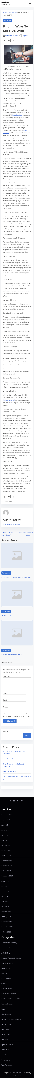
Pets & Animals (6, 1024)
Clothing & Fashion (7, 963)
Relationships (5, 1034)
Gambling (4, 983)
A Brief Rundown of (9, 771)
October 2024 (6, 871)
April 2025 (4, 840)
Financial (4, 973)
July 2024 (4, 886)
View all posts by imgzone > (12, 524)
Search (5, 731)
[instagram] (14, 801)
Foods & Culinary (7, 978)
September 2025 (7, 815)
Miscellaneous (6, 1014)
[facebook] (4, 40)
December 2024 (6, 861)
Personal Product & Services (11, 1019)
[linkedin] (22, 801)
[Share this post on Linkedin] (13, 40)
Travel (3, 1055)
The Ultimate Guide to (8, 616)
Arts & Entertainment (8, 948)
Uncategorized (6, 1060)
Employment (5, 968)
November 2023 (7, 927)
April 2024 (4, 901)
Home (5, 12)
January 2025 (6, 856)
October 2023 (6, 932)
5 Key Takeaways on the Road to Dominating (16, 577)
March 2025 (5, 845)
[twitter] (9, 40)
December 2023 (6, 922)
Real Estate (5, 1029)
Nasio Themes (17, 1073)
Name (5, 693)
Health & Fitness (6, 989)
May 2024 (4, 896)
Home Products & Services (10, 999)
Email (5, 700)
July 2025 (4, 825)
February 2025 (6, 850)
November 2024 (7, 866)
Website (5, 707)
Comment (6, 676)
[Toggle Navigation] (30, 3)
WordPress (17, 1075)
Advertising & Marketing (9, 943)
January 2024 (6, 917)
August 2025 (5, 820)
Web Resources (6, 1065)
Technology (13, 12)
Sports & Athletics (7, 1045)
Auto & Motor (6, 953)
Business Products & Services (11, 958)
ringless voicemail (9, 400)
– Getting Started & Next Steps (11, 654)
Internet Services (7, 1004)
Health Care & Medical (8, 994)
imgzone (25, 36)
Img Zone (5, 2)
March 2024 (5, 906)
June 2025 (5, 830)
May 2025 (4, 835)
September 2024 (7, 876)
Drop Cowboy (17, 115)
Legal (3, 1009)
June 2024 (5, 891)
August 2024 (5, 881)
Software (4, 1039)
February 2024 (6, 912)
